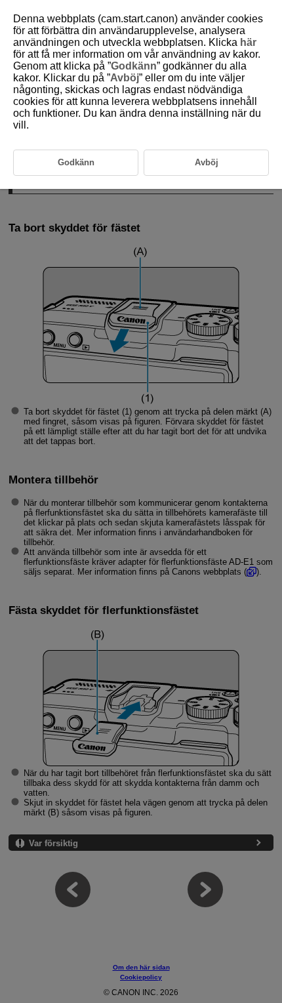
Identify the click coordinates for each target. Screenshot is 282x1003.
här (248, 42)
